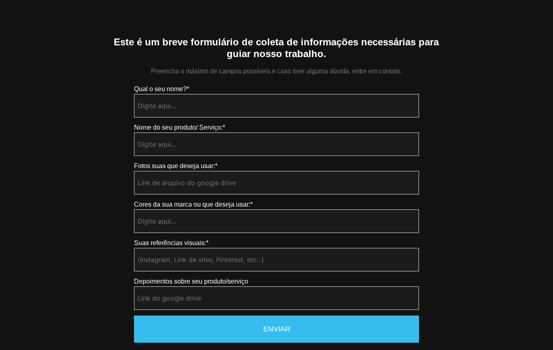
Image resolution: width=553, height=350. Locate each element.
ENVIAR (276, 329)
